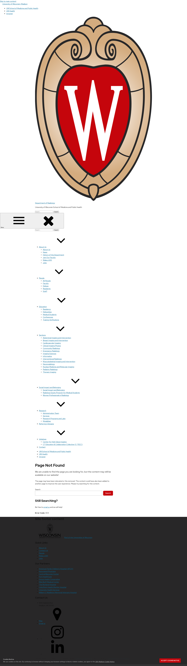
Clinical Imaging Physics (52, 346)
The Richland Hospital (47, 584)
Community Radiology (51, 348)
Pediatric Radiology (50, 369)
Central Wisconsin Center (49, 574)
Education (43, 307)
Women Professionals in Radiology (56, 395)
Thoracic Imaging (49, 372)
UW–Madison (14, 4)
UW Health (10, 11)
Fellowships (47, 312)
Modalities (47, 421)
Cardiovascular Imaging (52, 343)
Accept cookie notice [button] (170, 661)
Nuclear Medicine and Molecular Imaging (58, 367)
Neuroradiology (49, 364)
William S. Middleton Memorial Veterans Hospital (58, 592)
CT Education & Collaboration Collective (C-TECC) (63, 444)
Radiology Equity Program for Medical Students (61, 393)
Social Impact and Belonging (50, 387)
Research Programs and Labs (54, 418)
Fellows (46, 286)
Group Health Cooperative (49, 579)
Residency (47, 309)
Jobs (45, 263)
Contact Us (43, 550)
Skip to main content (8, 1)
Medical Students (49, 314)
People (41, 278)
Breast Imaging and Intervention (55, 340)
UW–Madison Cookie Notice (104, 662)
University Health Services (49, 590)
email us (46, 507)
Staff (45, 291)
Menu (2, 227)
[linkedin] (57, 654)
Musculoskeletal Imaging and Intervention (59, 361)
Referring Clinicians (46, 424)
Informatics (47, 356)
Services (46, 416)
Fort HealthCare (45, 577)
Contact (42, 447)
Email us (42, 623)
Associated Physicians (47, 571)
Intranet (9, 14)
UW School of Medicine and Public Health (22, 8)
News (45, 252)
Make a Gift (47, 260)
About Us (42, 247)
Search (37, 489)
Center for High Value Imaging (55, 442)
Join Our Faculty (49, 257)
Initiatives (42, 439)
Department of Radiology (45, 203)
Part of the (78, 537)
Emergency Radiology (51, 351)
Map (40, 621)
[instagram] (57, 639)
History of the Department (53, 255)
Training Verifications (51, 320)
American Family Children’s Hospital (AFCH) (56, 569)
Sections (42, 335)
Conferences (48, 317)
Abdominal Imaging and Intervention (57, 338)
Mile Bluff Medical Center (49, 582)
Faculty (46, 283)
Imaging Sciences (49, 353)
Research (42, 411)
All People (47, 281)
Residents (47, 289)
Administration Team (51, 413)
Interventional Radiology (52, 359)
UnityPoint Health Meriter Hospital (52, 587)
